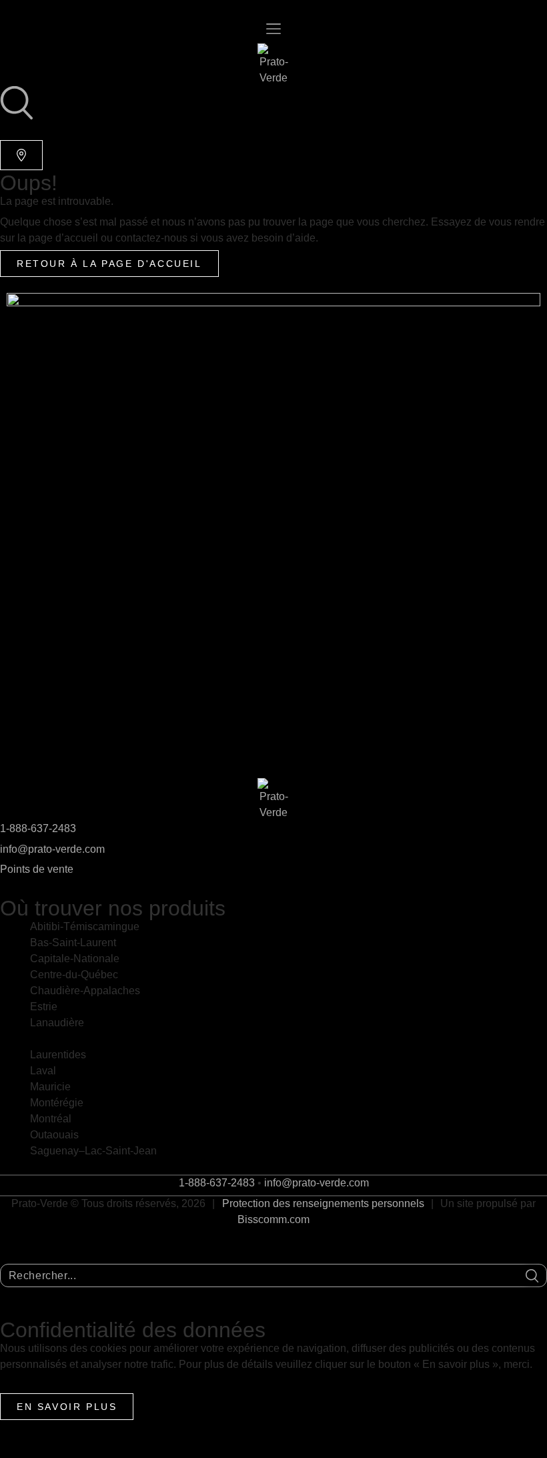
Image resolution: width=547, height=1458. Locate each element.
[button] (273, 29)
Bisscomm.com (273, 1219)
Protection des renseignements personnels (323, 1203)
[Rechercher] (532, 1276)
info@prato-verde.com (52, 849)
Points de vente (36, 869)
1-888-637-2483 (38, 828)
